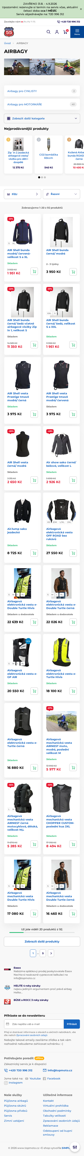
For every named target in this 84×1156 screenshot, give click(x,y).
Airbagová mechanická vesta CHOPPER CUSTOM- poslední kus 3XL (60, 821)
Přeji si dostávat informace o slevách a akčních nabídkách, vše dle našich (40, 1034)
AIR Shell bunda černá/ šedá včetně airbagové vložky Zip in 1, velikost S (22, 325)
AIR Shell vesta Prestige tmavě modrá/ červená (57, 397)
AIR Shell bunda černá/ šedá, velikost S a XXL (60, 323)
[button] (49, 32)
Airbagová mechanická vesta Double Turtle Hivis (20, 896)
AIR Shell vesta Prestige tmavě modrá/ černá (18, 397)
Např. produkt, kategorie (30, 43)
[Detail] (34, 271)
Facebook (53, 1078)
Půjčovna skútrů (15, 1105)
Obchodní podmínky (57, 1110)
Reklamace (50, 1125)
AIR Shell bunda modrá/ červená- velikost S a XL (19, 253)
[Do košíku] (34, 344)
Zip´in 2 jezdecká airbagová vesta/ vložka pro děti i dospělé (18, 157)
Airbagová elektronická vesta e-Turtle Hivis (61, 674)
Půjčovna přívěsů (15, 1110)
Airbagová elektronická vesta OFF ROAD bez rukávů (59, 534)
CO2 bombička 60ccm (48, 156)
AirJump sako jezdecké (17, 530)
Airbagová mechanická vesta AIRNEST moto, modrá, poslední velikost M (59, 746)
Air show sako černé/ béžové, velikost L (61, 464)
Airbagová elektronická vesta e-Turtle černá (22, 743)
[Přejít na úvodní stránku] (9, 32)
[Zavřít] (81, 9)
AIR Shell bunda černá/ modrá (57, 251)
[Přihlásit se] (57, 32)
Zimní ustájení (14, 1120)
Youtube (35, 1078)
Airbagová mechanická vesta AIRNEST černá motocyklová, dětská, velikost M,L (22, 822)
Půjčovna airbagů (16, 1100)
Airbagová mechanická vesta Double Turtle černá (60, 896)
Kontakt (48, 1100)
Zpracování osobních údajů (31, 1035)
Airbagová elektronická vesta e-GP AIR (22, 674)
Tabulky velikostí (54, 1115)
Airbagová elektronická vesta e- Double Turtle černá (61, 605)
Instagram (16, 1082)
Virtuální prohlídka (56, 1105)
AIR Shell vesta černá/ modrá (17, 464)
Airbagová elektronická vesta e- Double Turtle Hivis (22, 605)
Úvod (7, 43)
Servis (8, 1115)
